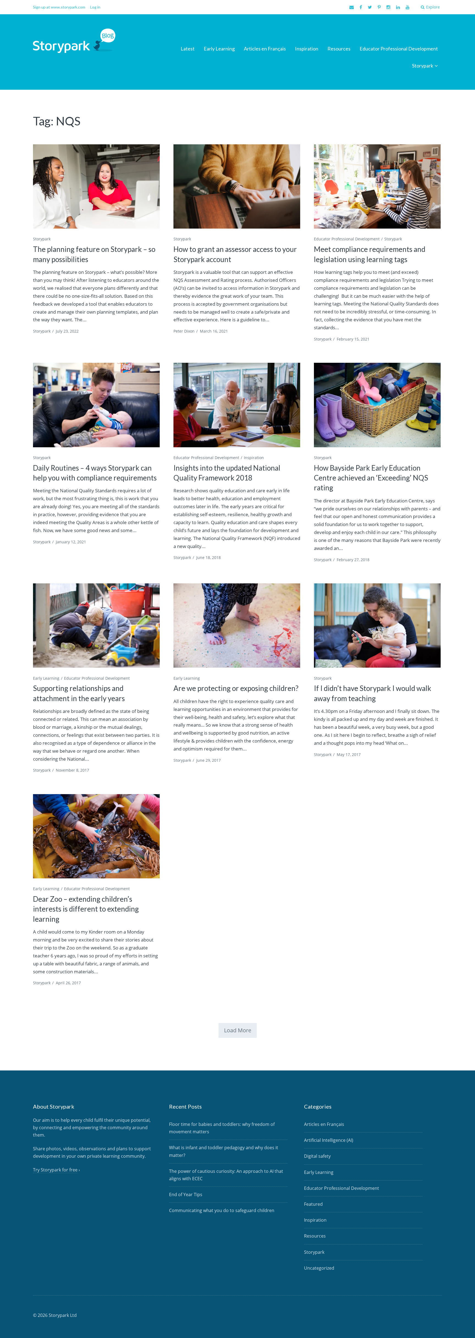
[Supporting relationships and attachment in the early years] (96, 625)
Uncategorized (319, 1268)
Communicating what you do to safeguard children (221, 1210)
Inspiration (306, 49)
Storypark (422, 66)
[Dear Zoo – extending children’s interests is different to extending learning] (96, 836)
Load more (237, 1030)
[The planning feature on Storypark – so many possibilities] (96, 186)
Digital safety (317, 1156)
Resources (338, 49)
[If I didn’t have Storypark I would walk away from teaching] (377, 625)
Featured (313, 1204)
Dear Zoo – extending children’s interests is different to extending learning (86, 909)
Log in (95, 7)
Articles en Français (265, 49)
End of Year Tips (185, 1194)
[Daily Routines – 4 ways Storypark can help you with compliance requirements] (96, 405)
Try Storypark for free (55, 1170)
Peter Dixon (184, 331)
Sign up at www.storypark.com (59, 7)
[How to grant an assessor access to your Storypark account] (236, 186)
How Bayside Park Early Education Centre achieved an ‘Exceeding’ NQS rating (371, 477)
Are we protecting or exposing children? (236, 688)
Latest (188, 49)
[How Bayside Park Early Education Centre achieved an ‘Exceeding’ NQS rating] (377, 405)
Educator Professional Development (399, 49)
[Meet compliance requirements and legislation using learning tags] (377, 186)
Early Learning (219, 49)
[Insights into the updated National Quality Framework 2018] (236, 405)
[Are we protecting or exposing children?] (236, 625)
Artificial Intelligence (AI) (328, 1140)
